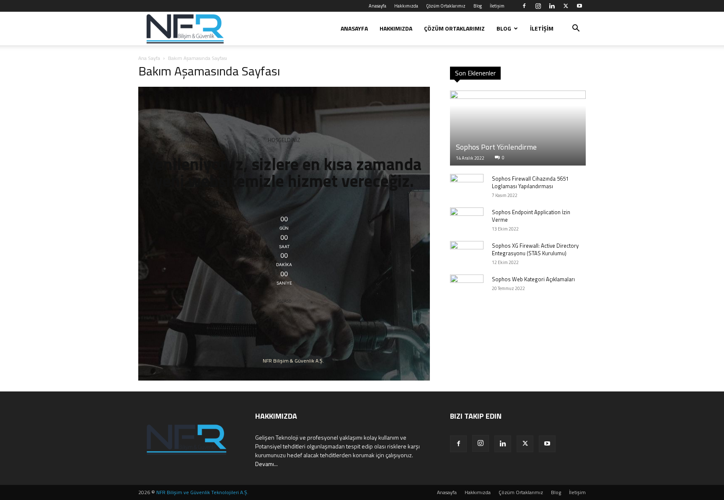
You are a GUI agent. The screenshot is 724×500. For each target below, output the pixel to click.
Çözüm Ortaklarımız (445, 6)
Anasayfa (377, 6)
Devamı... (266, 463)
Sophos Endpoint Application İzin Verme (531, 216)
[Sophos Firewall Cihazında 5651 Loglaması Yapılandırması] (467, 186)
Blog (477, 6)
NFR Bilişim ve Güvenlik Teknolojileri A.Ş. (202, 492)
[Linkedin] (552, 6)
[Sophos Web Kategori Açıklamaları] (467, 287)
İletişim (497, 6)
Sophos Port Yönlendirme (496, 147)
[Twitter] (565, 6)
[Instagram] (538, 6)
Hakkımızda (406, 6)
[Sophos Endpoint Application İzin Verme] (467, 220)
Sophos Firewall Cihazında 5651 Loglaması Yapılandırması (530, 182)
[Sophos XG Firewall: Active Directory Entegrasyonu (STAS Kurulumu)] (467, 253)
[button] (576, 29)
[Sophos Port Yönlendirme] (518, 128)
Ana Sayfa (149, 58)
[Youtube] (579, 6)
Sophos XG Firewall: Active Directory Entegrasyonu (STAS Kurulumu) (535, 249)
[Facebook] (524, 6)
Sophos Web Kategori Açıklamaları (533, 279)
